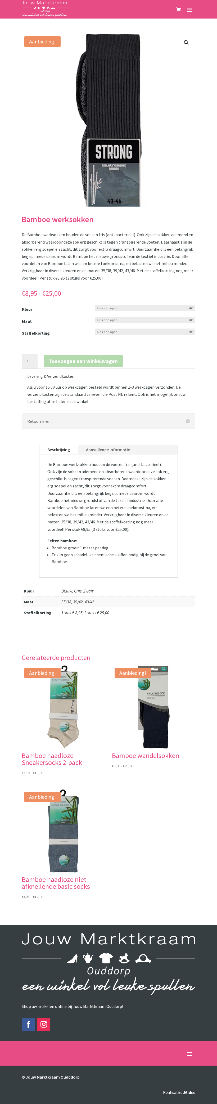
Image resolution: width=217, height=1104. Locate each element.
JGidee (189, 1092)
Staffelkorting (36, 333)
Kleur (27, 309)
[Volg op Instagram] (43, 1024)
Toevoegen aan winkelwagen (83, 361)
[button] (186, 42)
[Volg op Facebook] (28, 1024)
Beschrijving (58, 449)
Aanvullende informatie (108, 449)
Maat (27, 321)
